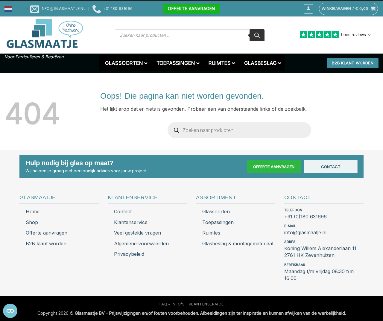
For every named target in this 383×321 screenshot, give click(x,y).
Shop (32, 222)
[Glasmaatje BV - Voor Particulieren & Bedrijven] (44, 34)
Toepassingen (218, 222)
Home (32, 211)
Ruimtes (211, 233)
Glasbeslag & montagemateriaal (237, 244)
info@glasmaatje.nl (305, 232)
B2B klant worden (46, 244)
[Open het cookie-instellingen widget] (10, 311)
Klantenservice (131, 222)
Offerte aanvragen (273, 166)
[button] (17, 8)
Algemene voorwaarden (141, 244)
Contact (331, 166)
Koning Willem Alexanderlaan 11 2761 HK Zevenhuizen (320, 251)
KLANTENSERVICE (206, 304)
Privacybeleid (129, 254)
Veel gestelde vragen (137, 233)
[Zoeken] (257, 35)
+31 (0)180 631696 (305, 217)
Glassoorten (216, 211)
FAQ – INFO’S (172, 304)
